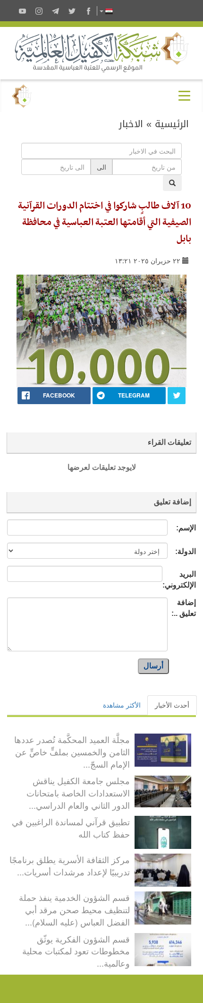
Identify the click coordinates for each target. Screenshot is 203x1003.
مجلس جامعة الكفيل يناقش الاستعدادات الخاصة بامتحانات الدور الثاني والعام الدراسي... (78, 792)
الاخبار (131, 124)
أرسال (153, 666)
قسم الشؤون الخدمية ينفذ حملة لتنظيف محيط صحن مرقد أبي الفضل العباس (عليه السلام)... (74, 909)
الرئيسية (172, 124)
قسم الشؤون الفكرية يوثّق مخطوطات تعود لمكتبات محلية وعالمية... (76, 951)
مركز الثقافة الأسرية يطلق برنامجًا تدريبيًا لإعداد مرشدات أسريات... (69, 865)
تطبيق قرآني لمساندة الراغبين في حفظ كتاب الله (71, 827)
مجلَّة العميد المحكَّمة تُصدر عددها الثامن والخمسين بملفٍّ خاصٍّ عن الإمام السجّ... (72, 751)
